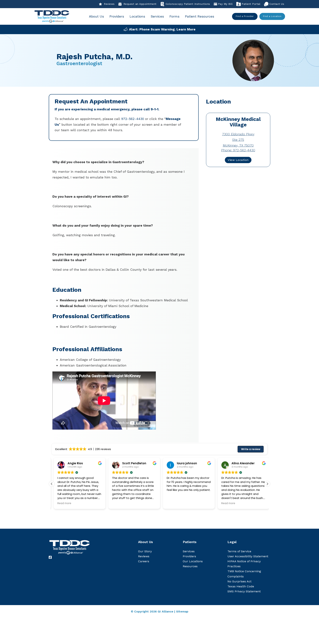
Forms (174, 16)
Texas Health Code (240, 586)
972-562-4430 (132, 119)
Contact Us (276, 3)
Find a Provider (245, 16)
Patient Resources (199, 16)
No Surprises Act (239, 581)
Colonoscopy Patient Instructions (188, 3)
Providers (116, 16)
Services (157, 16)
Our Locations (193, 561)
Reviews (109, 3)
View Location (238, 160)
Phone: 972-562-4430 (238, 150)
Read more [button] (62, 503)
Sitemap (182, 611)
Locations (137, 16)
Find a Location (272, 16)
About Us (96, 16)
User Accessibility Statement (247, 556)
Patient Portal (251, 3)
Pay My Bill (225, 3)
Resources (190, 566)
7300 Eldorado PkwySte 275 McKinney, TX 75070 (238, 139)
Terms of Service (239, 551)
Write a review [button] (250, 449)
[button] (267, 484)
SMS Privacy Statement (244, 591)
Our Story (145, 551)
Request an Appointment (140, 3)
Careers (143, 561)
